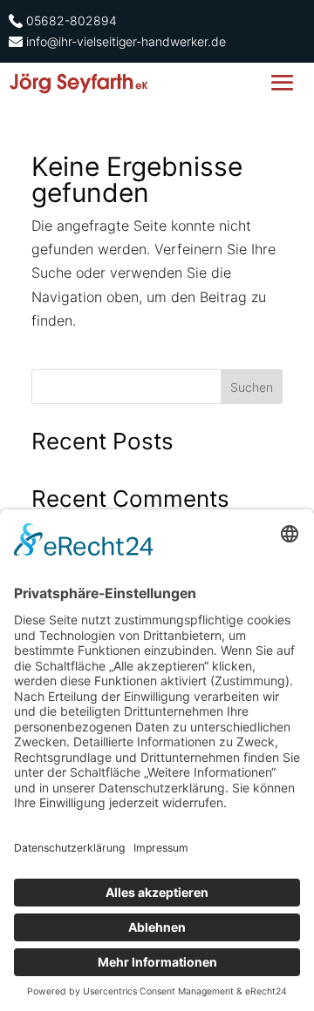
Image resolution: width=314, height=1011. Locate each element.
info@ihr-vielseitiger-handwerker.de (126, 41)
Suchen (251, 387)
